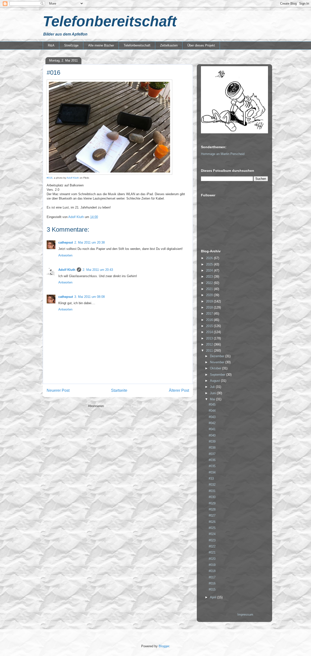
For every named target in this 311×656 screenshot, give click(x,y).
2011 (210, 350)
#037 (212, 454)
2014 (210, 332)
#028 (212, 509)
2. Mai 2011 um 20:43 (98, 270)
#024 (212, 534)
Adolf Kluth (73, 177)
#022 (212, 546)
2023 (210, 276)
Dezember (217, 356)
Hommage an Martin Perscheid (222, 154)
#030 (212, 497)
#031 (212, 491)
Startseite (119, 390)
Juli (213, 387)
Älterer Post (179, 390)
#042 (212, 423)
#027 (212, 515)
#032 (212, 484)
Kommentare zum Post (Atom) (126, 406)
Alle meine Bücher (101, 45)
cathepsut (65, 242)
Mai (213, 399)
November (217, 362)
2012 (210, 344)
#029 (212, 503)
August (215, 381)
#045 (212, 404)
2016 (210, 320)
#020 (212, 559)
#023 (212, 540)
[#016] (109, 174)
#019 (212, 565)
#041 (212, 429)
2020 (210, 295)
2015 (210, 326)
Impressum (245, 614)
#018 (212, 571)
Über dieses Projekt (201, 45)
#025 (212, 528)
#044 (212, 410)
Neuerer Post (58, 390)
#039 (212, 441)
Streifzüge (71, 45)
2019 (210, 301)
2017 (210, 313)
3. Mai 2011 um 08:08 (89, 297)
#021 (212, 552)
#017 (212, 577)
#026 (212, 522)
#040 (212, 435)
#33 (211, 478)
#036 (212, 460)
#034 (212, 472)
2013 (210, 338)
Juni (213, 393)
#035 (212, 466)
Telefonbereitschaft (110, 21)
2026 (210, 258)
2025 (210, 264)
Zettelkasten (169, 45)
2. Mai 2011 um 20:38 (89, 242)
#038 (212, 447)
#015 (212, 589)
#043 (212, 417)
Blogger (164, 646)
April (213, 597)
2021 (210, 289)
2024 (210, 270)
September (218, 374)
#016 (49, 177)
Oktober (216, 368)
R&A (51, 45)
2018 (210, 307)
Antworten (65, 255)
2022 (210, 283)
